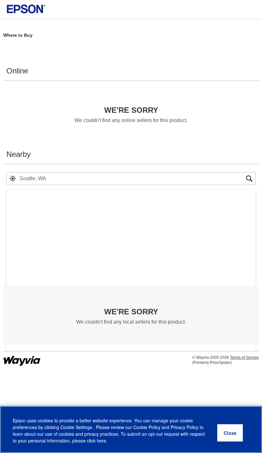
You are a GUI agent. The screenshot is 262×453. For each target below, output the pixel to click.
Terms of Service (244, 357)
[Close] (230, 432)
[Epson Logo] (26, 9)
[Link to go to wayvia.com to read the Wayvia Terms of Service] (22, 358)
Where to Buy (18, 35)
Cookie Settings (76, 427)
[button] (13, 179)
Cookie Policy (146, 427)
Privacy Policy (184, 427)
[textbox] (131, 178)
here (101, 440)
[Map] (131, 274)
